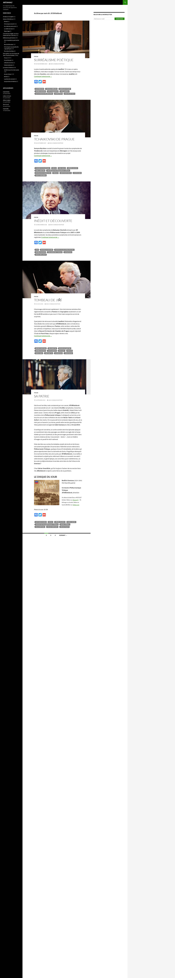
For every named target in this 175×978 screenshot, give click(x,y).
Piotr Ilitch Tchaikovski (43, 173)
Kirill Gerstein (40, 170)
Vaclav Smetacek (52, 527)
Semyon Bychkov (66, 173)
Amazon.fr (75, 500)
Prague (55, 173)
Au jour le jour (8, 74)
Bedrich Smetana (41, 348)
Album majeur (7, 100)
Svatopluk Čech (70, 93)
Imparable (6, 108)
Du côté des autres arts (10, 26)
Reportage (7, 31)
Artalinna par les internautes (11, 70)
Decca (54, 168)
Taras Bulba (68, 353)
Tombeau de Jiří (48, 300)
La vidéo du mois (8, 28)
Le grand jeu (6, 91)
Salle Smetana (40, 527)
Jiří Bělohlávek (40, 91)
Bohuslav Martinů (46, 249)
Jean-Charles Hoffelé (57, 64)
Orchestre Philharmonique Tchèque (58, 170)
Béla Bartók (52, 348)
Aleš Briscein (39, 89)
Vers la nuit (6, 104)
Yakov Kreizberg (41, 175)
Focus (36, 56)
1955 (37, 249)
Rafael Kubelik (65, 524)
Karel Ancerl (72, 522)
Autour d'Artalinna (8, 19)
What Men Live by (41, 254)
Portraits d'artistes (9, 51)
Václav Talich (64, 527)
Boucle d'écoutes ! (9, 44)
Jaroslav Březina (51, 89)
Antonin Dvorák (41, 522)
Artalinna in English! (8, 16)
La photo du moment (9, 79)
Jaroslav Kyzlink (65, 89)
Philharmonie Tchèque (55, 252)
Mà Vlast (62, 350)
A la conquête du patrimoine (11, 40)
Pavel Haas (39, 353)
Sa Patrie (41, 396)
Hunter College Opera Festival (64, 249)
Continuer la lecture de (43, 76)
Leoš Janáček (65, 91)
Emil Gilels (62, 168)
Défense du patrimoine (9, 38)
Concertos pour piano (43, 168)
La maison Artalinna (8, 67)
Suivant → (63, 535)
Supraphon (58, 93)
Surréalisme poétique (53, 60)
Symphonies (77, 173)
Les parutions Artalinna (10, 81)
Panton (69, 350)
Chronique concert (9, 24)
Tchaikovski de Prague (54, 139)
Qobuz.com (76, 505)
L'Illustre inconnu (8, 62)
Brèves (6, 21)
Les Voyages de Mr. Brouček (44, 93)
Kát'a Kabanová (53, 91)
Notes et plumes (8, 65)
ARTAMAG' (8, 2)
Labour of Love (7, 96)
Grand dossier (8, 60)
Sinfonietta (48, 353)
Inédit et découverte (53, 221)
